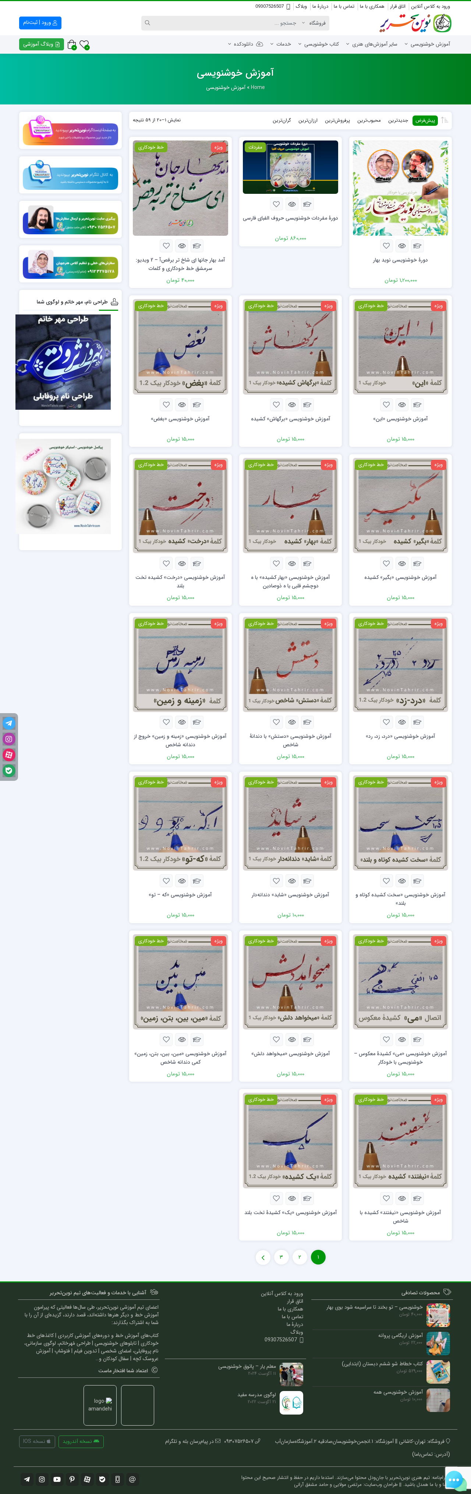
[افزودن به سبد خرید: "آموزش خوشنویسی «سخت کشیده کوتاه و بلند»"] (417, 881)
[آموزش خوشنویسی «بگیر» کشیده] (400, 505)
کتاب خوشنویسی (321, 44)
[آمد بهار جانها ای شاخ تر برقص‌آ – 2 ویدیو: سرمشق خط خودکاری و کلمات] (180, 188)
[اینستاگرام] (9, 739)
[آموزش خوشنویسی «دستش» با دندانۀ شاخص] (290, 664)
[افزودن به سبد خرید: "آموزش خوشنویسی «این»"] (417, 405)
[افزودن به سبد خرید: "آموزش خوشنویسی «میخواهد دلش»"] (307, 1040)
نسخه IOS (35, 1441)
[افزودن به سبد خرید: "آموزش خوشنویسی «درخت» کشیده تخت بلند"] (197, 563)
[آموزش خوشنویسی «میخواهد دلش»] (290, 982)
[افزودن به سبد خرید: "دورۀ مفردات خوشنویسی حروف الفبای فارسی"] (307, 204)
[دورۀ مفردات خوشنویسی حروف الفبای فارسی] (290, 167)
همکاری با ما (372, 6)
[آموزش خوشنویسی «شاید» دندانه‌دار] (290, 823)
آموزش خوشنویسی (430, 44)
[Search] (148, 23)
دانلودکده (243, 44)
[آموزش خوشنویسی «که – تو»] (180, 823)
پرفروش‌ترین (337, 120)
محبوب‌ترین (369, 120)
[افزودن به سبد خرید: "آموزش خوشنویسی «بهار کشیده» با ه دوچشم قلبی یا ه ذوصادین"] (307, 563)
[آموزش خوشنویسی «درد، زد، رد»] (400, 664)
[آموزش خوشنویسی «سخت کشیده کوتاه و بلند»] (400, 823)
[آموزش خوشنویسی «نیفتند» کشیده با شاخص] (400, 1140)
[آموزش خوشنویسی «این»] (400, 346)
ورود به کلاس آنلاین (430, 6)
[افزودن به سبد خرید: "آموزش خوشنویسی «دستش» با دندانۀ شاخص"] (307, 722)
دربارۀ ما (320, 6)
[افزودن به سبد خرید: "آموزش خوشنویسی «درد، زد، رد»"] (417, 722)
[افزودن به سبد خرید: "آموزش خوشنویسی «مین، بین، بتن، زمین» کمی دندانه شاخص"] (197, 1040)
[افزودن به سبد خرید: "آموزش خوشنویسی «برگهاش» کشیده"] (307, 405)
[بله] (9, 770)
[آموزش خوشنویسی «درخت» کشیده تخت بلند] (180, 505)
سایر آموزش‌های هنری (374, 44)
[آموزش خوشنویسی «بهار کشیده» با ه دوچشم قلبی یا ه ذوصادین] (290, 505)
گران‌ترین (282, 120)
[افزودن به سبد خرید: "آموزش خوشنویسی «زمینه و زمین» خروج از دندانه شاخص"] (197, 722)
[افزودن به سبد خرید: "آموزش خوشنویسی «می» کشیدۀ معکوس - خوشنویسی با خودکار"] (417, 1040)
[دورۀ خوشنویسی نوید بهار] (400, 188)
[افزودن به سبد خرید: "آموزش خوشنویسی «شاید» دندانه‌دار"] (307, 881)
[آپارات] (9, 754)
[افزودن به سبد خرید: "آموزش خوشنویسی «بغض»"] (197, 405)
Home (258, 87)
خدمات (283, 44)
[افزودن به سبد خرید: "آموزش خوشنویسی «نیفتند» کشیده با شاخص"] (417, 1198)
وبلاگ (301, 6)
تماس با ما (344, 6)
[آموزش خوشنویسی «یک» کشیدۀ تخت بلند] (290, 1140)
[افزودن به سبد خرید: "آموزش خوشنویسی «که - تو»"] (197, 881)
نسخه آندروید (78, 1441)
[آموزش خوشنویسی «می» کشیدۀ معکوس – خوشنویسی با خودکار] (400, 982)
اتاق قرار (398, 6)
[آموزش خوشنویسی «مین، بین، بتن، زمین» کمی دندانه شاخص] (180, 982)
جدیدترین (398, 120)
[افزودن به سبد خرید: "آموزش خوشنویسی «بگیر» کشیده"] (417, 563)
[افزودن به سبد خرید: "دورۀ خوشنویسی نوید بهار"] (417, 246)
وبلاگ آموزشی (39, 44)
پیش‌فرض (425, 120)
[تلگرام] (9, 723)
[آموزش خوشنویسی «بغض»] (180, 346)
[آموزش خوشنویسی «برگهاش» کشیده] (290, 346)
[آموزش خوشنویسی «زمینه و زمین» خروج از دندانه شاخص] (180, 664)
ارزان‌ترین (308, 120)
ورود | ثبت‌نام (38, 22)
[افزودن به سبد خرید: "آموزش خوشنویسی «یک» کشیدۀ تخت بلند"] (307, 1198)
